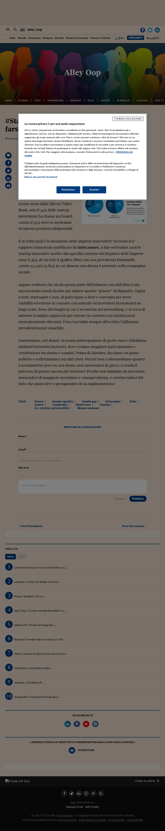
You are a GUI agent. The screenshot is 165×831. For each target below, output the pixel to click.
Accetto (94, 189)
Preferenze (68, 189)
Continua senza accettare (128, 119)
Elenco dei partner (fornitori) (40, 177)
